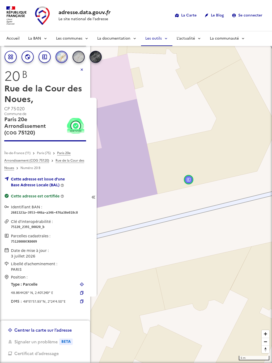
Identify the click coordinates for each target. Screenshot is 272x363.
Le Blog (217, 15)
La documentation (113, 38)
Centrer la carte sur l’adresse (43, 330)
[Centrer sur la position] (82, 284)
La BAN (34, 38)
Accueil (13, 38)
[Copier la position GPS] (82, 293)
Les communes (69, 38)
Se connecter (250, 15)
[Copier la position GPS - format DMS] (82, 301)
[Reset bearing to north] (265, 349)
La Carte (189, 15)
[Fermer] (82, 69)
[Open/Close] (93, 197)
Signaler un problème (42, 342)
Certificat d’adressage (36, 353)
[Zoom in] (265, 334)
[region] (136, 197)
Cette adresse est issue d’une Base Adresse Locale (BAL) (38, 182)
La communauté (224, 38)
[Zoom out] (265, 341)
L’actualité (186, 38)
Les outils (153, 38)
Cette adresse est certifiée (35, 196)
